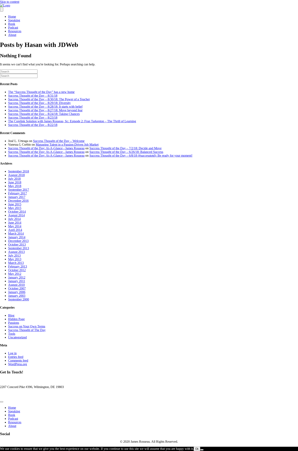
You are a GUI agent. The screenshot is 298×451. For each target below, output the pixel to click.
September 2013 (18, 248)
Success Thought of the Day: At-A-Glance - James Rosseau (46, 148)
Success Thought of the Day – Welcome (59, 141)
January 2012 (16, 277)
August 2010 (16, 284)
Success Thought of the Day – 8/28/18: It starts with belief (45, 106)
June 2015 (14, 204)
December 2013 (18, 241)
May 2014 (14, 226)
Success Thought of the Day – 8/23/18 (32, 117)
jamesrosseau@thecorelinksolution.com (25, 394)
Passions (13, 322)
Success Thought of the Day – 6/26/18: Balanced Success (126, 152)
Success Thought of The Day (27, 330)
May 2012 (14, 273)
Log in (12, 353)
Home (12, 16)
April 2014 (15, 230)
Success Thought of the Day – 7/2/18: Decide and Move (125, 148)
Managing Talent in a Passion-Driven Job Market (67, 144)
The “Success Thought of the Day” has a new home (41, 92)
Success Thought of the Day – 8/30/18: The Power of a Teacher (49, 99)
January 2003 (16, 295)
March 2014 (16, 233)
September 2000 (18, 299)
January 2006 (16, 292)
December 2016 (18, 200)
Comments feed (18, 360)
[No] (202, 449)
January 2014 (16, 237)
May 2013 (14, 259)
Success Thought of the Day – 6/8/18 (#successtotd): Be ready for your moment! (140, 155)
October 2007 (17, 288)
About (12, 35)
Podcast (13, 27)
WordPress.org (17, 364)
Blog (11, 315)
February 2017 (17, 193)
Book (11, 24)
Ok (197, 448)
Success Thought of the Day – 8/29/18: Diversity (39, 103)
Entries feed (15, 357)
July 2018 (14, 178)
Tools (11, 333)
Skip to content (9, 1)
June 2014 (14, 222)
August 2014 (16, 215)
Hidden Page (16, 319)
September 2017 (18, 189)
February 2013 (17, 266)
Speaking (14, 20)
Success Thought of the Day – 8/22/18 (32, 125)
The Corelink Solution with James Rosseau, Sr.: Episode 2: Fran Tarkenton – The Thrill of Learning (72, 121)
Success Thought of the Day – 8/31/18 (32, 95)
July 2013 (14, 255)
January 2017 (16, 197)
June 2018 (14, 182)
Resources (14, 31)
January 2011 (16, 281)
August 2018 (16, 175)
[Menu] (1, 9)
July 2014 (14, 219)
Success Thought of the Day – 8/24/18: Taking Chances (44, 114)
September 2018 (18, 171)
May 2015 (14, 208)
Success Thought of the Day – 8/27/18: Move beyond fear (45, 110)
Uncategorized (17, 337)
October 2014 (17, 211)
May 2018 (14, 186)
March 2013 (16, 263)
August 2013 (16, 252)
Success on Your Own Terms (26, 326)
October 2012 (17, 270)
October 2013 (17, 244)
